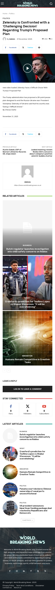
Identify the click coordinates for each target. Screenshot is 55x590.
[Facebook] (9, 571)
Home (5, 13)
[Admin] (5, 39)
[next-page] (8, 370)
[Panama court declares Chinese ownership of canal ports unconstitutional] (10, 490)
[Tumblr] (38, 571)
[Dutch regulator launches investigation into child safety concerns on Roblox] (27, 227)
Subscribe (44, 405)
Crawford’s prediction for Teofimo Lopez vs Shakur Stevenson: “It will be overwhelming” (27, 304)
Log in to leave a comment (28, 389)
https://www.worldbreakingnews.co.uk (27, 185)
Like (10, 405)
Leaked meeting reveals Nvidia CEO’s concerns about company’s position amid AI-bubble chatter (41, 153)
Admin (12, 39)
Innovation (27, 356)
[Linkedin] (24, 571)
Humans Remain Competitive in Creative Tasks (27, 360)
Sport (27, 298)
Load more (26, 520)
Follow (27, 405)
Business (27, 245)
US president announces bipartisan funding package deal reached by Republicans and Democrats (36, 509)
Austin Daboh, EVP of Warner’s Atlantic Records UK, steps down (14, 152)
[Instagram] (16, 571)
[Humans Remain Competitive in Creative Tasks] (27, 338)
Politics (11, 13)
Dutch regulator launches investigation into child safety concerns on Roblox (27, 250)
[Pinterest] (31, 571)
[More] (39, 47)
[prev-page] (4, 370)
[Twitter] (45, 571)
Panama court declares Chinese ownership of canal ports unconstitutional (35, 491)
